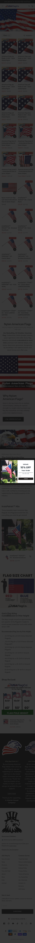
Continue (26, 478)
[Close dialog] (33, 461)
